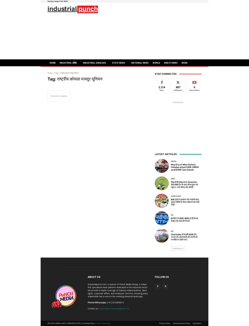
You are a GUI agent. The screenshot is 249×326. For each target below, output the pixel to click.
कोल (172, 231)
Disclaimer (197, 323)
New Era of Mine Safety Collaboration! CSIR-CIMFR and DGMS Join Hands (185, 167)
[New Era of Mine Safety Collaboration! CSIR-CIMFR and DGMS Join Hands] (162, 166)
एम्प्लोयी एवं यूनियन (176, 196)
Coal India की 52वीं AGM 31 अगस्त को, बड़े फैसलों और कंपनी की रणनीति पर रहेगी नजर (184, 237)
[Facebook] (158, 286)
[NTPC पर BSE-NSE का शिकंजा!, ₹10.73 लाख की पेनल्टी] (162, 218)
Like (162, 81)
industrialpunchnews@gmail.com (114, 308)
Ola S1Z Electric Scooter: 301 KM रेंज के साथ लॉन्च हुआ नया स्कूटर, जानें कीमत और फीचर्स (184, 185)
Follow (178, 81)
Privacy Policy (164, 323)
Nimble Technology (102, 323)
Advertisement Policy (181, 323)
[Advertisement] (124, 38)
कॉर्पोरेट (173, 179)
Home (50, 73)
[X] (165, 286)
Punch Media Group (128, 284)
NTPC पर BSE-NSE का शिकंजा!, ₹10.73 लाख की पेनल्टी (184, 219)
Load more (177, 248)
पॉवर (172, 215)
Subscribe (194, 81)
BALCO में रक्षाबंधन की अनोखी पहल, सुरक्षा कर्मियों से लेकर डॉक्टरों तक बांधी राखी (185, 202)
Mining (174, 161)
